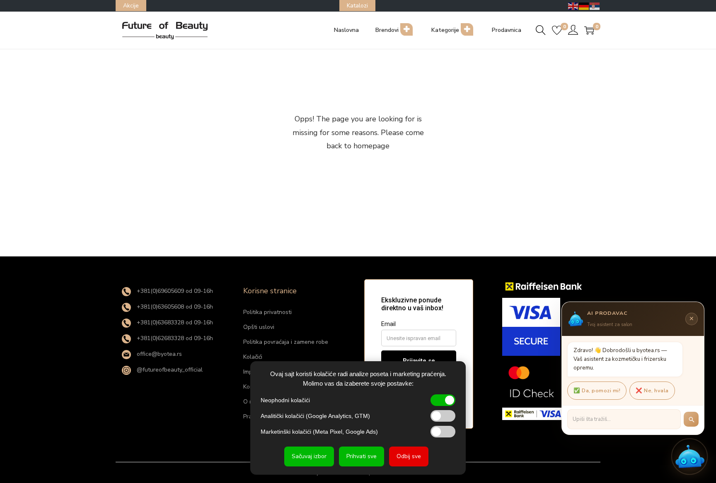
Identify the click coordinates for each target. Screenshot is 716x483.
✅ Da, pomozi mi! (596, 390)
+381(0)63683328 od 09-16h (174, 322)
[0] (557, 30)
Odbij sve (409, 456)
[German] (584, 6)
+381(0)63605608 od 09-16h (174, 307)
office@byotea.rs (158, 354)
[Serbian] (595, 6)
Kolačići (252, 357)
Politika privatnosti (267, 312)
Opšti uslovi (258, 327)
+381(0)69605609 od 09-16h (174, 291)
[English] (573, 6)
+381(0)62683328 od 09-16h (174, 338)
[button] (689, 456)
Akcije (131, 6)
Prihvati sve (361, 456)
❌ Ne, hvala (652, 390)
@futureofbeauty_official (169, 370)
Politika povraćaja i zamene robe (285, 342)
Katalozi (357, 6)
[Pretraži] (691, 419)
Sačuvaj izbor (309, 456)
